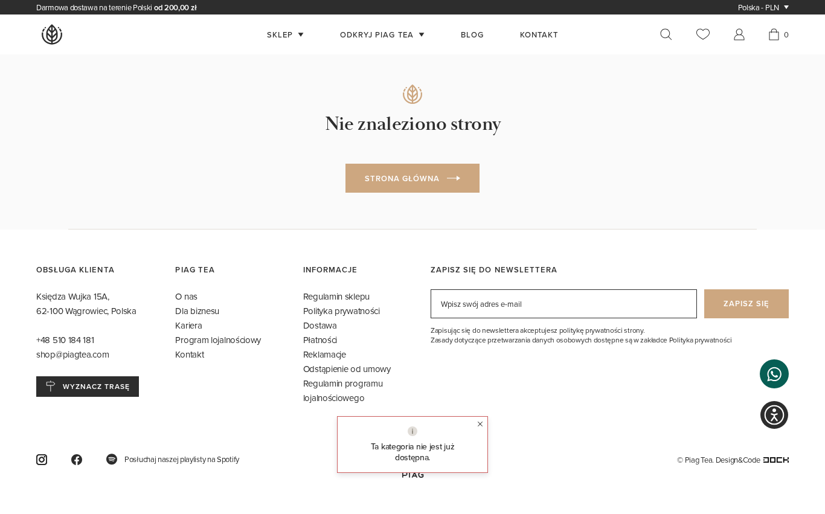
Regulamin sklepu (336, 296)
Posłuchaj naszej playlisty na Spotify (181, 459)
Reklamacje (324, 354)
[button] (774, 373)
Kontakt (189, 354)
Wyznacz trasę (96, 386)
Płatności (320, 339)
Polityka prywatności (341, 310)
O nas (186, 296)
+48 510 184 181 (66, 339)
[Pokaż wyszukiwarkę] (672, 34)
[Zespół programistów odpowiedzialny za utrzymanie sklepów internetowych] (776, 459)
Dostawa (320, 325)
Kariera (188, 325)
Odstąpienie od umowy (347, 368)
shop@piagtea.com (72, 354)
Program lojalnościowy (218, 339)
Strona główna (402, 178)
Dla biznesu (197, 310)
